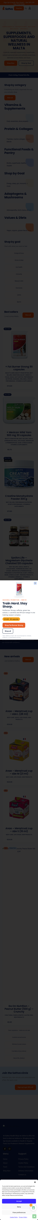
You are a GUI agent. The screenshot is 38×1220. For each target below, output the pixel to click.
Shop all (8, 631)
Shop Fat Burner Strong (14, 625)
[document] (19, 610)
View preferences (19, 1212)
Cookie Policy (14, 1217)
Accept (19, 1201)
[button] (35, 1182)
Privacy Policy (23, 1217)
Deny (19, 1207)
